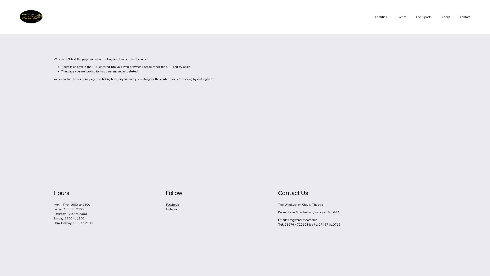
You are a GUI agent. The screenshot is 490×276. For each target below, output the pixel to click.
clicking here (109, 79)
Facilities (381, 17)
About (445, 17)
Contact (465, 17)
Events (401, 17)
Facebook (172, 205)
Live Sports (424, 17)
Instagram (172, 209)
